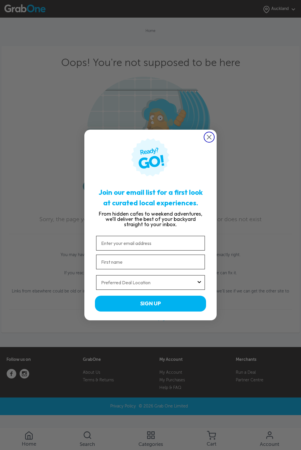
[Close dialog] (209, 137)
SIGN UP (150, 303)
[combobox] (148, 282)
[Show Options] (199, 282)
